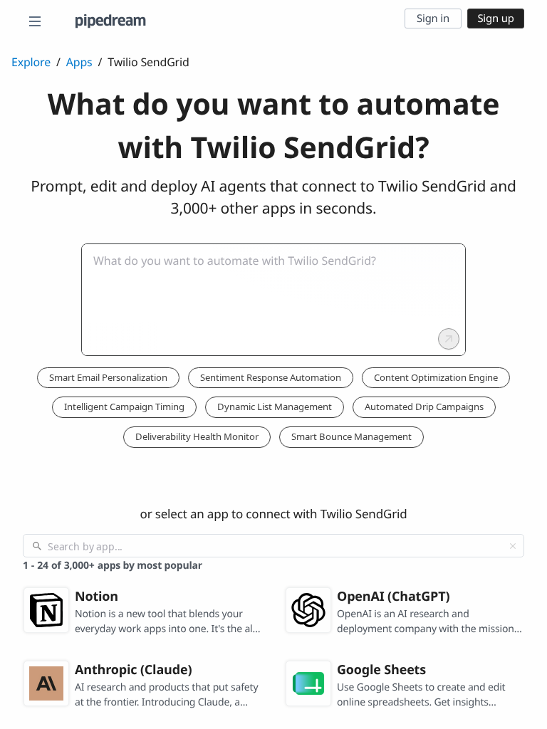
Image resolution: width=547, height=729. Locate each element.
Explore (31, 62)
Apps (79, 62)
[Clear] (513, 546)
